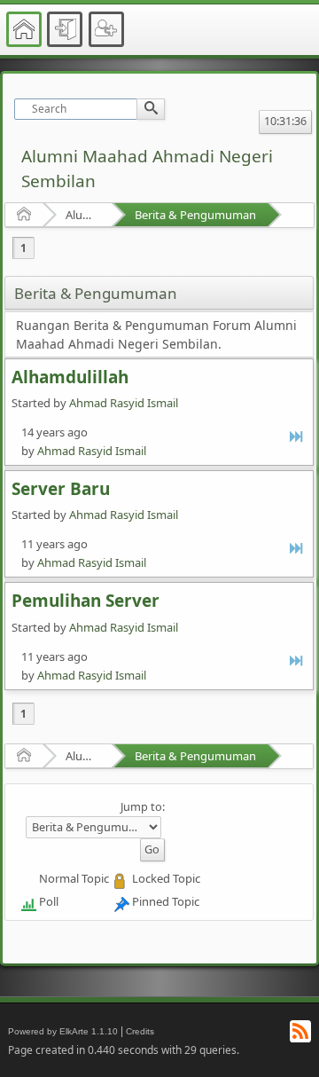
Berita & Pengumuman (195, 215)
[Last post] (297, 436)
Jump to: (143, 806)
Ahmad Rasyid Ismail (123, 403)
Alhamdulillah (70, 377)
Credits (140, 1031)
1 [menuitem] (23, 247)
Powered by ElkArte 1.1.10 (63, 1031)
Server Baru (61, 488)
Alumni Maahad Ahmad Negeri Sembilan (83, 215)
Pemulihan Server (86, 600)
